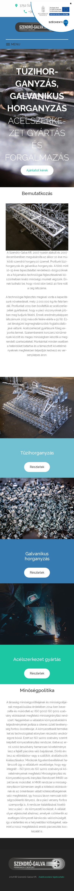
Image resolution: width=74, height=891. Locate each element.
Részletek (37, 467)
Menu (15, 44)
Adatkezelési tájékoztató (51, 877)
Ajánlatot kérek (37, 170)
